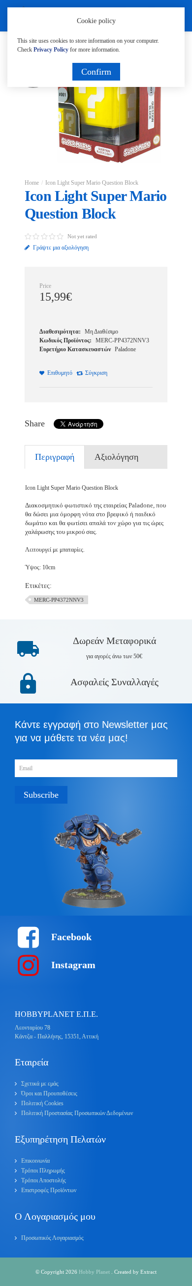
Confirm (96, 72)
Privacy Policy (50, 49)
